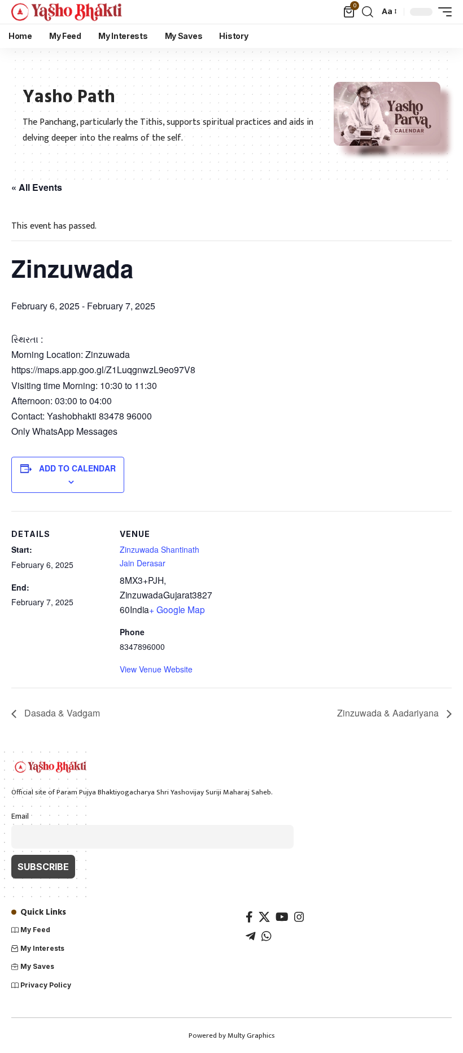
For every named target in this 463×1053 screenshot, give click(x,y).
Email (20, 816)
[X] (264, 917)
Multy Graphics (251, 1035)
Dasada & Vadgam (61, 712)
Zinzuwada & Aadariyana (389, 712)
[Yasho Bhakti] (67, 12)
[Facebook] (249, 917)
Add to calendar (77, 468)
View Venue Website (156, 669)
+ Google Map (177, 609)
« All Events (36, 187)
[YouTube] (282, 917)
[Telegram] (251, 936)
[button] (367, 11)
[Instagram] (299, 917)
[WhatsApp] (266, 936)
